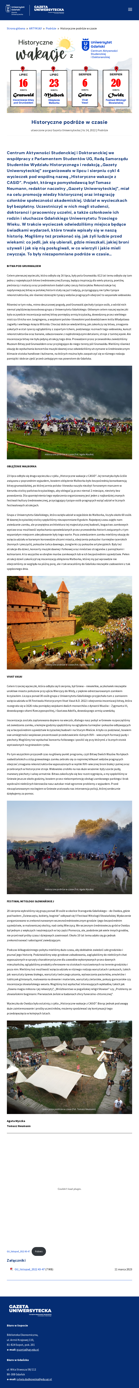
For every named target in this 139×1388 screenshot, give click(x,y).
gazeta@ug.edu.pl (28, 1349)
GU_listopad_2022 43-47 (18, 1251)
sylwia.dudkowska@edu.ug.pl (34, 1379)
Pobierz (39, 1251)
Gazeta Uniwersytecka (66, 130)
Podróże (103, 130)
